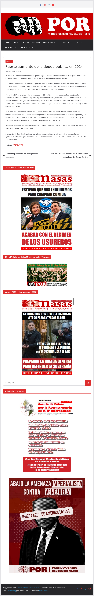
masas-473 (9, 61)
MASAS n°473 (17, 145)
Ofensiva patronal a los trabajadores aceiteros (22, 155)
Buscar (88, 382)
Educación (48, 42)
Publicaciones (65, 42)
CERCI (77, 42)
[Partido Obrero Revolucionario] (47, 14)
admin (19, 71)
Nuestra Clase (11, 48)
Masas (16, 42)
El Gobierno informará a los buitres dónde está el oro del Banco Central (69, 155)
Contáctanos (27, 48)
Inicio (7, 42)
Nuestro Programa (31, 42)
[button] (54, 42)
